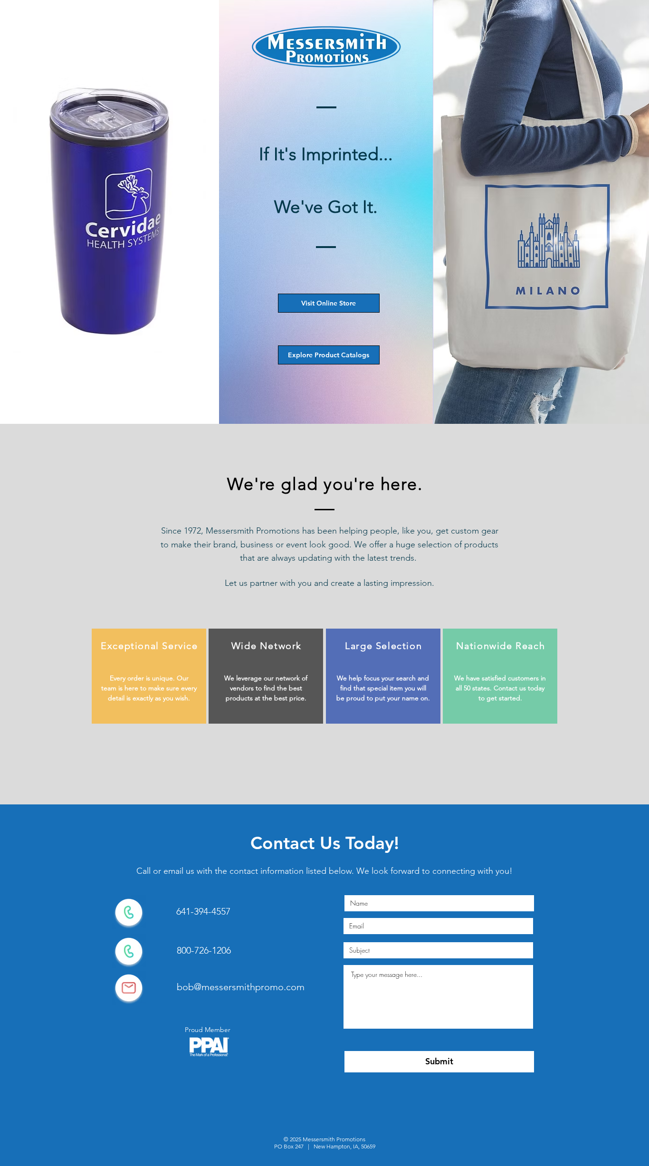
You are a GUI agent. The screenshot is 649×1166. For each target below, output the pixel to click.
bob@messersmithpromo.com (241, 987)
